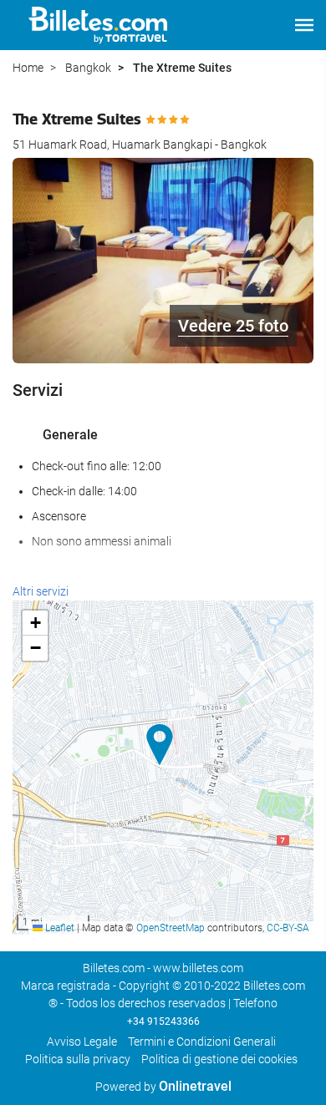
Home (28, 67)
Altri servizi (41, 591)
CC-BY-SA (288, 928)
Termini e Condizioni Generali (202, 1041)
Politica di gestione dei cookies (219, 1059)
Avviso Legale (82, 1041)
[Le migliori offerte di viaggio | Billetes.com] (101, 25)
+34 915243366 (163, 1021)
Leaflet (58, 928)
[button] (304, 25)
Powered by (163, 1086)
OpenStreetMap (170, 928)
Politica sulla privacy (77, 1059)
